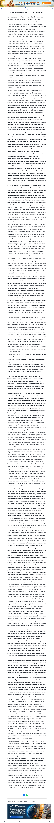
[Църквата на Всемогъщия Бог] (27, 8)
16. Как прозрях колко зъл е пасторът (20, 799)
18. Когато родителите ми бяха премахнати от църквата (24, 801)
